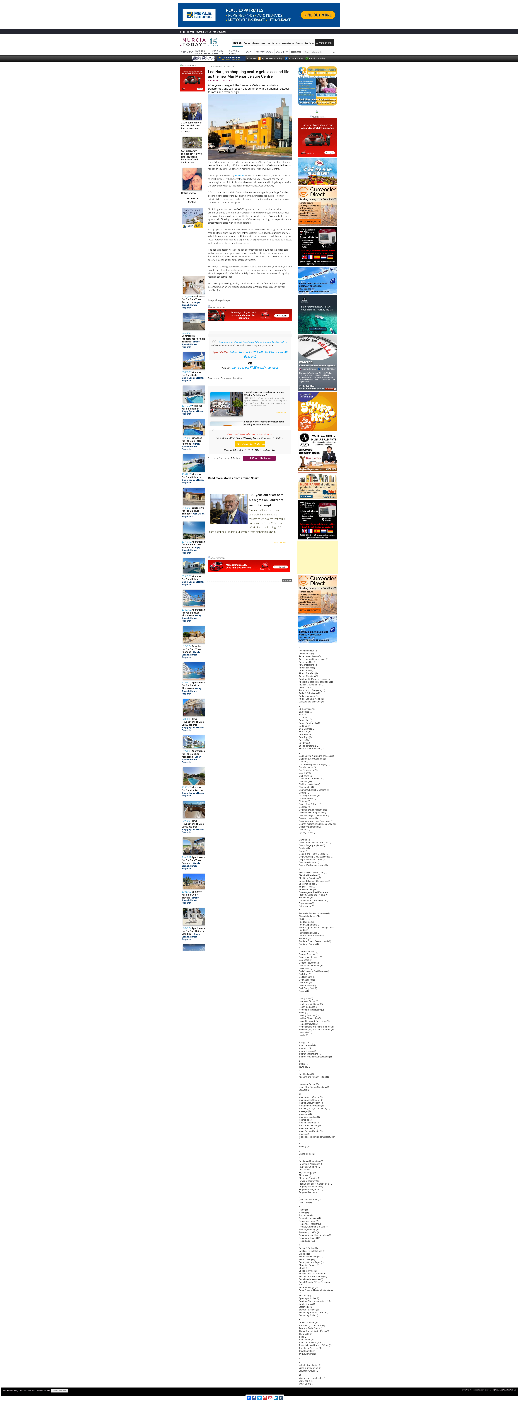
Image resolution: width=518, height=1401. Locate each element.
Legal (492, 1390)
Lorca (278, 43)
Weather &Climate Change (202, 52)
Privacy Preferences (59, 1391)
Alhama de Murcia (259, 43)
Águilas (247, 43)
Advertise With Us (509, 1390)
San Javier (309, 43)
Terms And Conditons (469, 1390)
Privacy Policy (483, 1390)
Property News (263, 52)
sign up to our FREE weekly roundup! (255, 367)
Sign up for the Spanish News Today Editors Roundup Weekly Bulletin (253, 342)
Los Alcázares (288, 43)
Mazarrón (299, 43)
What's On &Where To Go (218, 52)
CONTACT (190, 32)
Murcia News (187, 52)
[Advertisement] (317, 557)
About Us (498, 1390)
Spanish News (281, 52)
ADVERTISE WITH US (203, 32)
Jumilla (271, 43)
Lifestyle (246, 52)
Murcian (239, 175)
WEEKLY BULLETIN (219, 32)
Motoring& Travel (234, 52)
